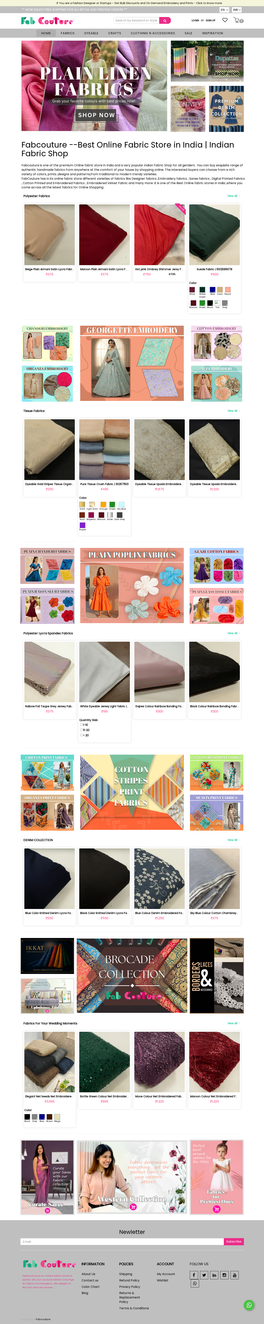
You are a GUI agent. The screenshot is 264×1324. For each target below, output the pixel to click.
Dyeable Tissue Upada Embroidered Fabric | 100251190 (225, 484)
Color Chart (91, 1287)
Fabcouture (43, 1319)
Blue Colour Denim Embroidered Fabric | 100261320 (169, 913)
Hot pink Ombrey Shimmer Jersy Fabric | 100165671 (169, 269)
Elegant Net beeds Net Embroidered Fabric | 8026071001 (62, 1096)
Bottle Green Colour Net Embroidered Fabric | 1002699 (116, 1096)
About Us (88, 1274)
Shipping (125, 1274)
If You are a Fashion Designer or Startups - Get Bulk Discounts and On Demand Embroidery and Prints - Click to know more (112, 3)
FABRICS (68, 33)
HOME (46, 33)
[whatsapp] (195, 1283)
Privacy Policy (129, 1287)
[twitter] (204, 1275)
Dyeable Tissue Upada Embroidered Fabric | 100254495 (172, 484)
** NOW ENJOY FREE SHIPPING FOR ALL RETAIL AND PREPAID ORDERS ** (74, 9)
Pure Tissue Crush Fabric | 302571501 (104, 484)
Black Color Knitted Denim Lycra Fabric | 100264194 (114, 913)
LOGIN (195, 20)
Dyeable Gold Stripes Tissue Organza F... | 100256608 (60, 484)
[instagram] (224, 1275)
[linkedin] (214, 1275)
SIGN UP (210, 20)
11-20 (86, 730)
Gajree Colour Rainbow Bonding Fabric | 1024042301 (169, 706)
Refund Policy (129, 1280)
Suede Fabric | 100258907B (214, 269)
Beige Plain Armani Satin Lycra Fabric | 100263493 (58, 269)
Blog (85, 1293)
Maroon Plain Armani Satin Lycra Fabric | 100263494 (114, 269)
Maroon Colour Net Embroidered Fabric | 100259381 (224, 1096)
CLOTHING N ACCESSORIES (153, 33)
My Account (166, 1274)
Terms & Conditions (134, 1308)
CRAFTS (114, 33)
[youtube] (235, 1275)
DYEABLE (91, 33)
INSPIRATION (212, 33)
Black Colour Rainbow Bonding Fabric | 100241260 (222, 706)
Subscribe (233, 1241)
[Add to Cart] (40, 260)
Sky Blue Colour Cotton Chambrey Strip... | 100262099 (225, 913)
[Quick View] (59, 260)
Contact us (90, 1280)
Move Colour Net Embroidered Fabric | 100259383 (168, 1096)
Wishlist (162, 1280)
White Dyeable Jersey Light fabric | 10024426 (110, 706)
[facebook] (194, 1275)
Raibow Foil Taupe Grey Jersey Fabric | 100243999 (58, 706)
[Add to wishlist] (49, 260)
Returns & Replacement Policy (129, 1297)
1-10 (85, 725)
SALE (188, 33)
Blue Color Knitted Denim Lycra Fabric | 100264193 (58, 913)
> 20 (86, 735)
